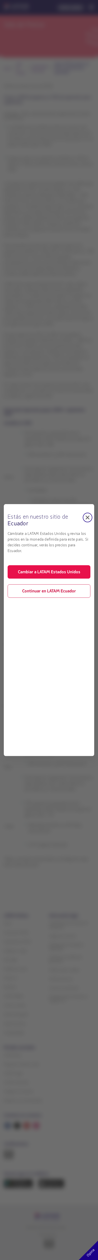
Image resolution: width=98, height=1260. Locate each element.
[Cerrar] (87, 517)
